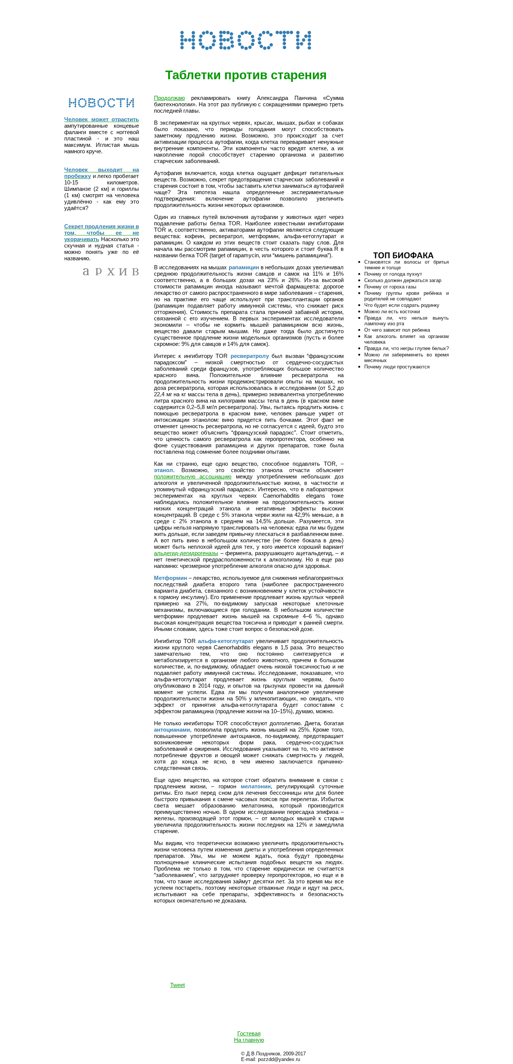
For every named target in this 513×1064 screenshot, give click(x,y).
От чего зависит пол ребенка (397, 330)
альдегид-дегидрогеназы (186, 553)
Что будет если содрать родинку (401, 305)
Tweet (177, 985)
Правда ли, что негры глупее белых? (406, 348)
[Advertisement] (404, 170)
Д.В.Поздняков (263, 1053)
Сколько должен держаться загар (402, 280)
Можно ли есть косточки (392, 311)
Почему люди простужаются (397, 367)
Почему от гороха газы (390, 287)
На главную (249, 1040)
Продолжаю (169, 98)
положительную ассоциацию (192, 476)
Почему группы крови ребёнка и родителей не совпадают (406, 296)
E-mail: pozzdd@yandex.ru (270, 1059)
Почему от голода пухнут (393, 274)
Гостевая (249, 1033)
